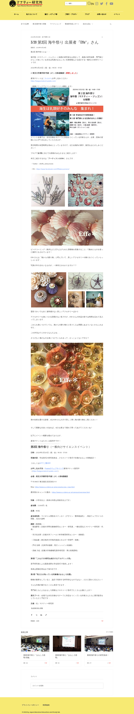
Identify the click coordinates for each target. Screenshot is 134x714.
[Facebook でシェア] (32, 615)
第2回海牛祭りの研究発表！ (98, 655)
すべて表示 (109, 632)
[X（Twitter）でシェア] (36, 615)
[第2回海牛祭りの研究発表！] (99, 644)
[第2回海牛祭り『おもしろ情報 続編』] (35, 644)
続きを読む (87, 24)
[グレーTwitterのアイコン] (102, 4)
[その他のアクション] (102, 37)
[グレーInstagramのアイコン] (97, 4)
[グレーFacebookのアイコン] (106, 4)
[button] (101, 13)
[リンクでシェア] (46, 615)
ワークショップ (55, 24)
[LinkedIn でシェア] (41, 615)
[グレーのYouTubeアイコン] (111, 4)
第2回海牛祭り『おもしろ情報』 (66, 656)
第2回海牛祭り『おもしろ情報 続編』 (34, 656)
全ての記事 (25, 24)
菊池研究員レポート (72, 24)
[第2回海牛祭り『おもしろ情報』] (67, 644)
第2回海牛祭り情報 (39, 24)
